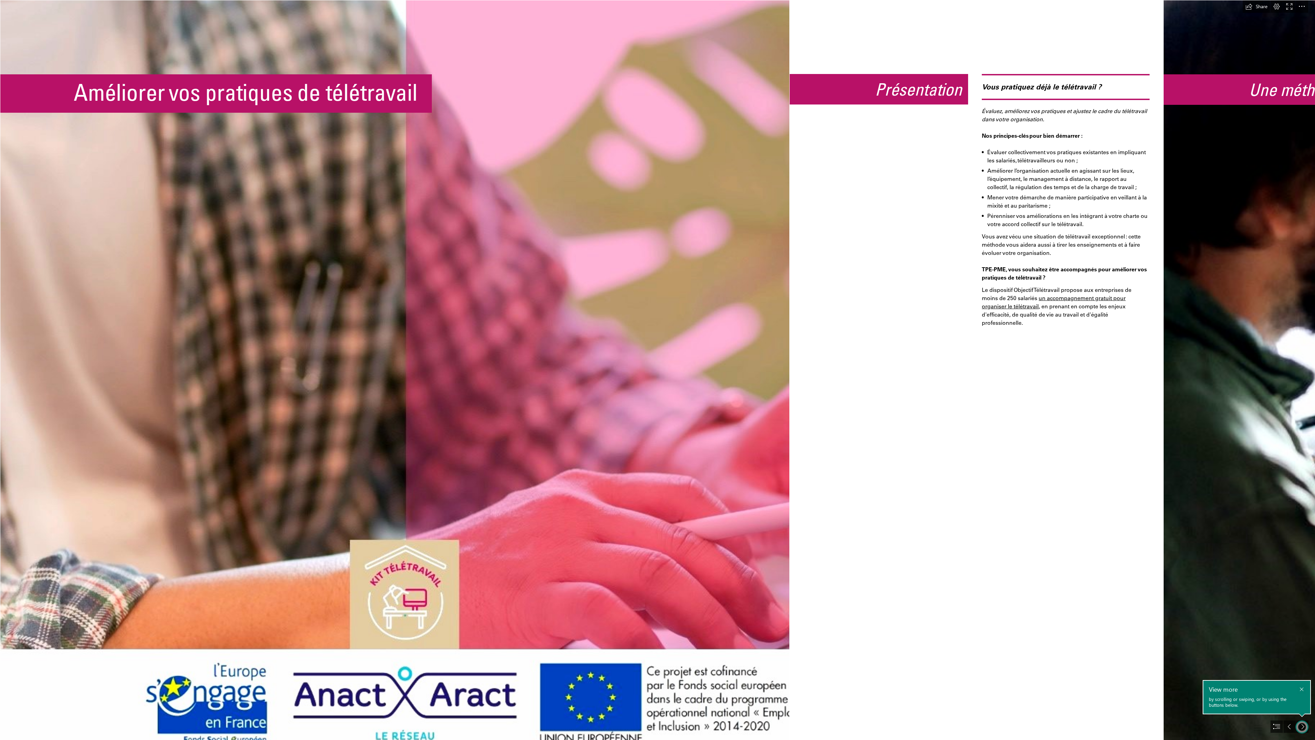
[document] (657, 370)
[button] (1256, 6)
